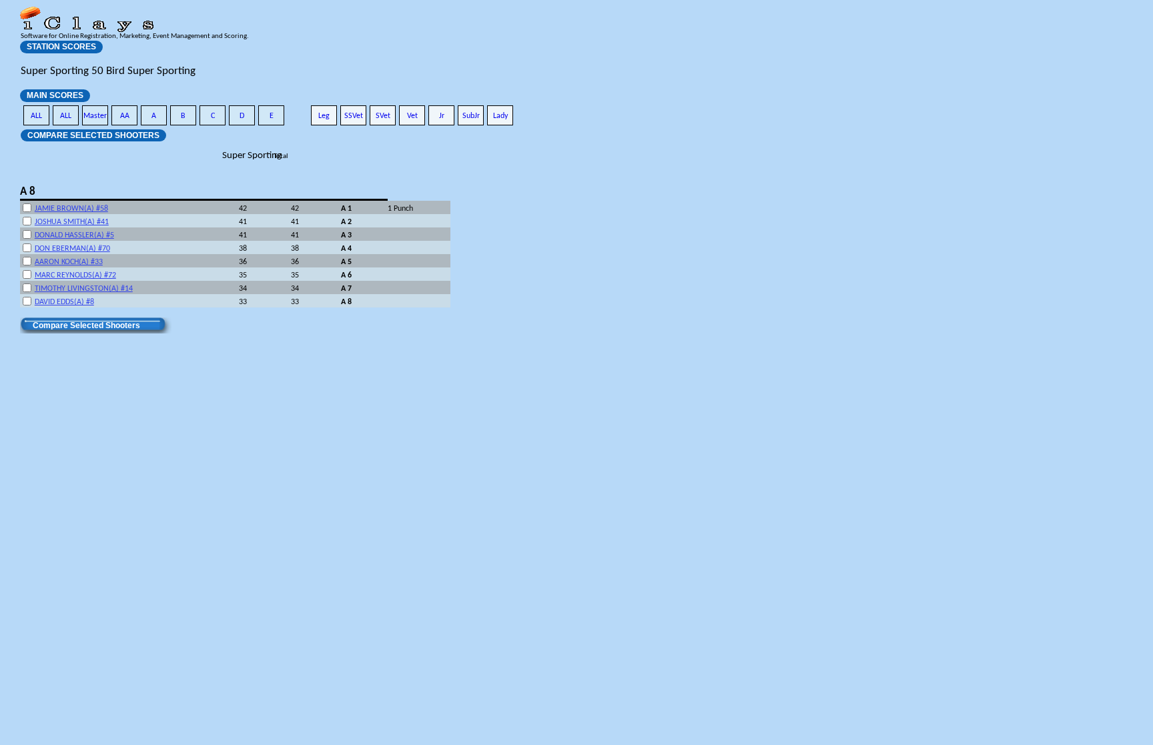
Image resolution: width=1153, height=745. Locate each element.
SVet (383, 116)
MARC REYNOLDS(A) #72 (75, 275)
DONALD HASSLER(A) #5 (74, 235)
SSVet (353, 116)
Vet (412, 116)
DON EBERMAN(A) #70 (72, 249)
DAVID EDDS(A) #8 (64, 302)
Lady (500, 116)
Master (95, 116)
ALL (36, 116)
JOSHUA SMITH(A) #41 (72, 222)
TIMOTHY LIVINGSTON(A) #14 (84, 289)
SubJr (471, 116)
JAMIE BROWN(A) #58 (71, 209)
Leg (324, 116)
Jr (441, 116)
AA (124, 116)
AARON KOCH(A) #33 (69, 262)
